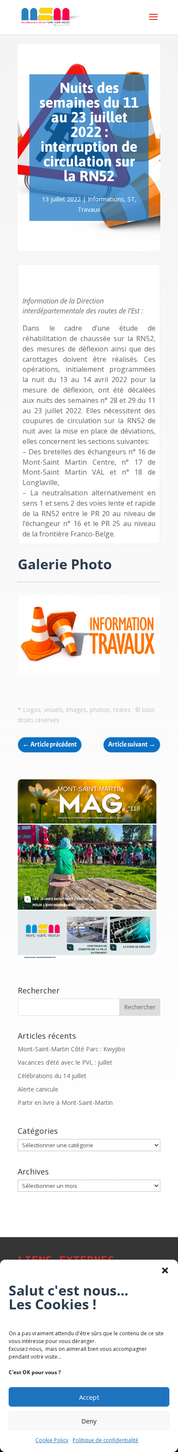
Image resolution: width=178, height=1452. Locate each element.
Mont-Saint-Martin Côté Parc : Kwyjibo (71, 1049)
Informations (106, 199)
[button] (165, 1270)
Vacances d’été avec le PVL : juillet (65, 1062)
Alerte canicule (38, 1089)
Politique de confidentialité (105, 1440)
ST (131, 199)
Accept (89, 1397)
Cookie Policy (51, 1440)
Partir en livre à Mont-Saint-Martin (65, 1102)
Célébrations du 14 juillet (52, 1076)
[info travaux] (89, 675)
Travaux (89, 209)
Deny (89, 1421)
